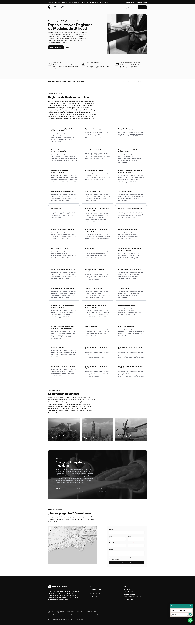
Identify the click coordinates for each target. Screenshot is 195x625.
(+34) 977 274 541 (95, 593)
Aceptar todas (130, 2)
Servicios (119, 7)
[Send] (190, 614)
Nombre (111, 529)
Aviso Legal (127, 589)
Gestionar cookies (142, 2)
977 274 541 (132, 7)
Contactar (141, 7)
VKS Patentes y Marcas (59, 7)
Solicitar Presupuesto (55, 47)
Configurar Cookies (129, 599)
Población (131, 542)
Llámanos (68, 47)
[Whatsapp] (190, 620)
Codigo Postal (113, 542)
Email (111, 536)
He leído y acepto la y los (125, 558)
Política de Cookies (129, 591)
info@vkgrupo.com (95, 596)
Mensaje (111, 549)
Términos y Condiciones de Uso (132, 596)
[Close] (191, 606)
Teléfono (130, 536)
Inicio (113, 7)
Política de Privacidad (126, 557)
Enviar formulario (126, 563)
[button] (72, 545)
